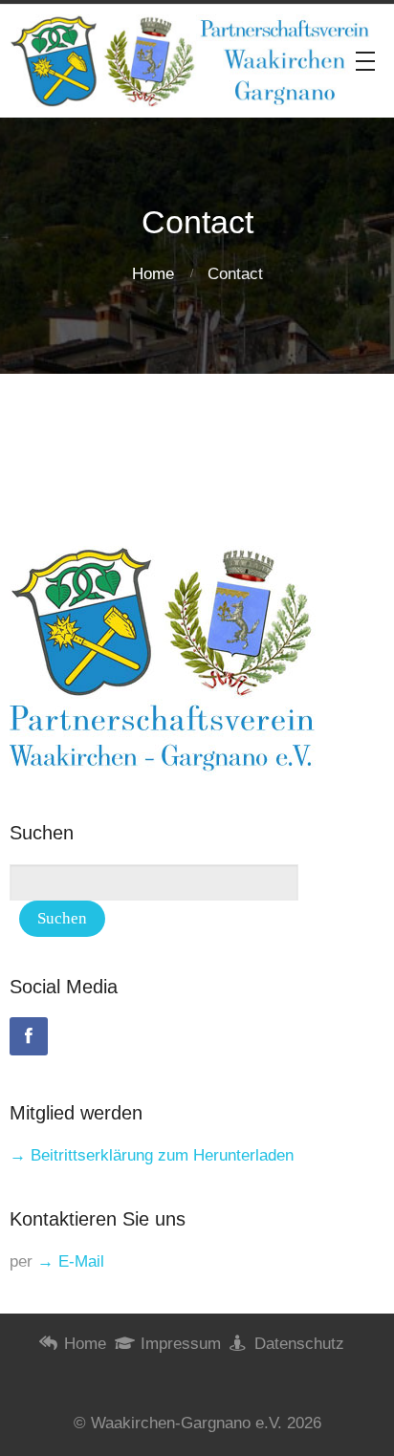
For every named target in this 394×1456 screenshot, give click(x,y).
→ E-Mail (70, 1261)
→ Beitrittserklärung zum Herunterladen (152, 1155)
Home (153, 274)
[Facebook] (29, 1036)
